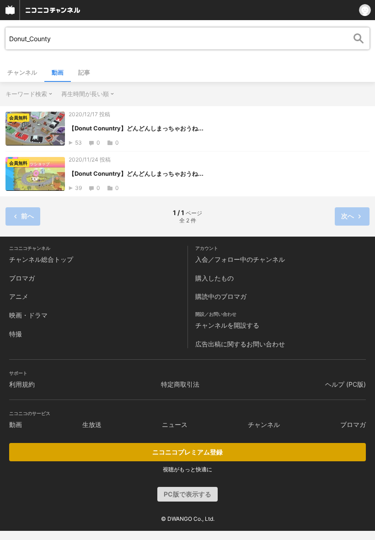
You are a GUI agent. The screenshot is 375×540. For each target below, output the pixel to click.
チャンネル (22, 72)
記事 (84, 72)
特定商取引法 (180, 384)
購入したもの (214, 278)
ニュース (175, 424)
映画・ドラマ (28, 315)
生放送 (92, 424)
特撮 (15, 334)
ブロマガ (22, 278)
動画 (58, 72)
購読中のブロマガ (220, 296)
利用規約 (22, 384)
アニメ (18, 296)
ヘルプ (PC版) (345, 384)
